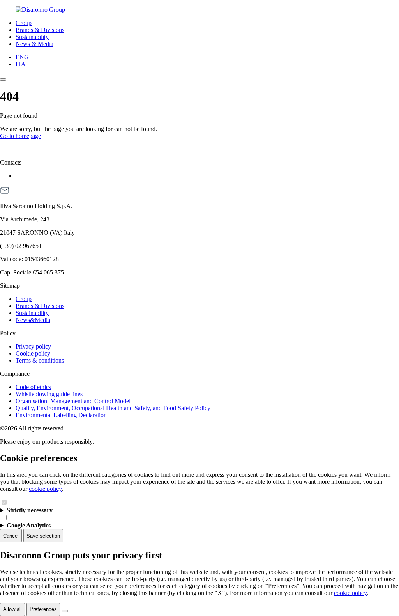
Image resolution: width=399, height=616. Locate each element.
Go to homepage (20, 136)
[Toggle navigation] (3, 79)
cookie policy (45, 488)
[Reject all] (65, 611)
